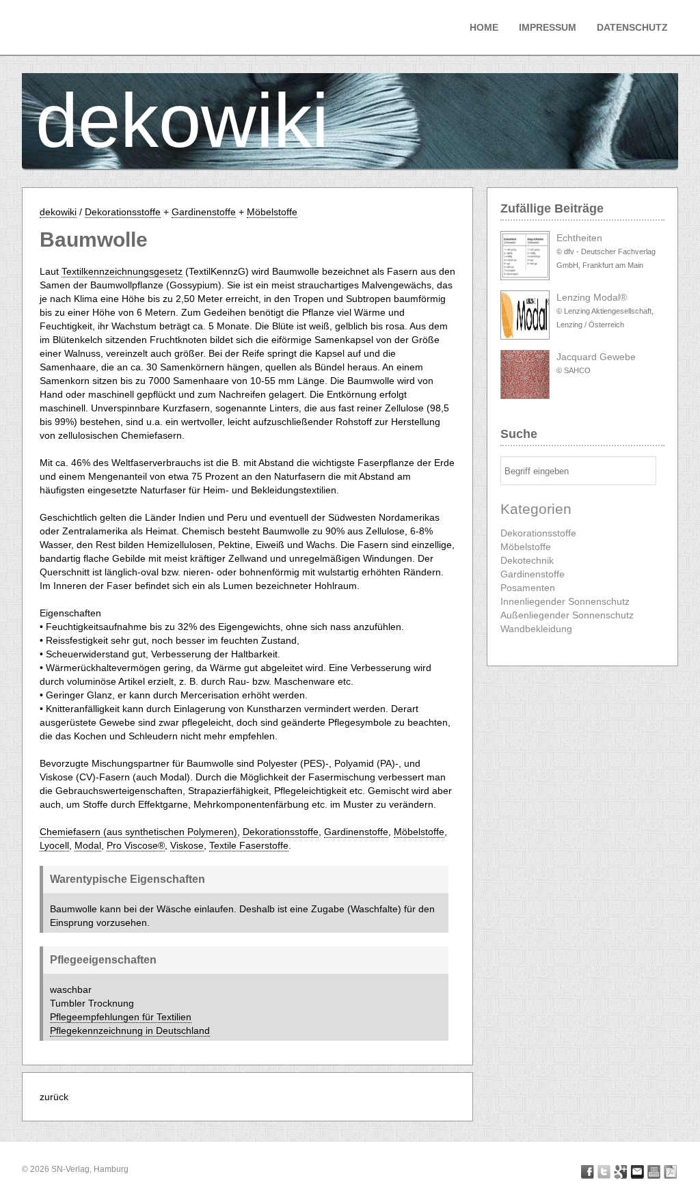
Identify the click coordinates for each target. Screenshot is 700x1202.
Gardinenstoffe (204, 211)
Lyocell (54, 845)
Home (484, 27)
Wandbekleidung (536, 628)
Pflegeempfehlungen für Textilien (120, 1016)
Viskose (187, 845)
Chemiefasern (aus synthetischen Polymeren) (138, 831)
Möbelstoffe (272, 211)
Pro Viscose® (136, 845)
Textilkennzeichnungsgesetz (122, 271)
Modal (88, 845)
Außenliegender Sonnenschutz (567, 615)
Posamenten (527, 587)
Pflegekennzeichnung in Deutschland (130, 1030)
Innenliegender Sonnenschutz (565, 601)
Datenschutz (632, 27)
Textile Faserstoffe (248, 845)
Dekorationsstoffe (123, 211)
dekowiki (182, 120)
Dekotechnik (527, 560)
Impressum (547, 27)
